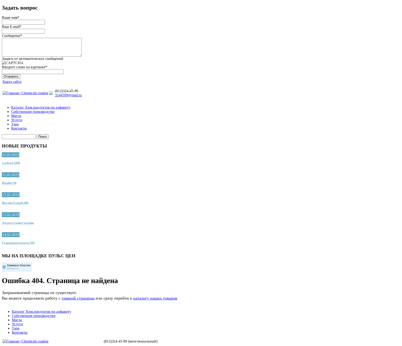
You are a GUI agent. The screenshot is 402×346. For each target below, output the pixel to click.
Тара (15, 124)
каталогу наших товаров (155, 298)
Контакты (19, 128)
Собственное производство (33, 112)
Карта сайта (12, 82)
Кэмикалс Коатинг (19, 265)
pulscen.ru (12, 268)
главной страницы (78, 298)
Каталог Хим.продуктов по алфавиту (40, 107)
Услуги (16, 120)
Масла (16, 116)
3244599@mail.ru (68, 95)
